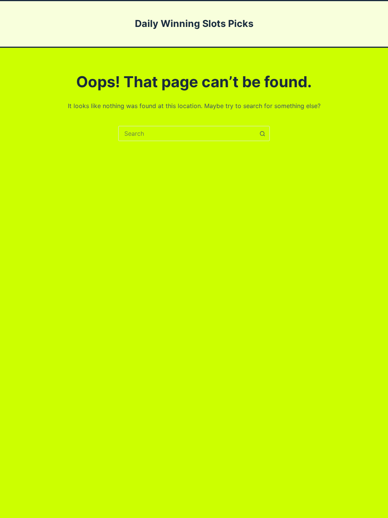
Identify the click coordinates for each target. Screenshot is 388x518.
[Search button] (262, 133)
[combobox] (187, 133)
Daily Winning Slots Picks (194, 23)
